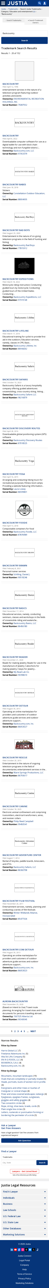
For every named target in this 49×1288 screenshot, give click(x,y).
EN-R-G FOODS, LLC (10, 1059)
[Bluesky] (30, 1249)
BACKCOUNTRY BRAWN (15, 565)
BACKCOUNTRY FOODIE (15, 522)
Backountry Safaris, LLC (25, 867)
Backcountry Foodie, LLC (25, 531)
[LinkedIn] (11, 1249)
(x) (34, 11)
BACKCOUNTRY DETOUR (15, 705)
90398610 (22, 675)
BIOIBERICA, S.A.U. (9, 1062)
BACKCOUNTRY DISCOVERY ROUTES (21, 428)
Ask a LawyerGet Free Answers (11, 1127)
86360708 (22, 870)
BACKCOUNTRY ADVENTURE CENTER (22, 855)
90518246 (22, 577)
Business (7, 1203)
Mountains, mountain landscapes (17, 1075)
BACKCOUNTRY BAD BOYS (16, 230)
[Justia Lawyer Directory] (37, 1249)
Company (24, 1265)
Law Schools (9, 1210)
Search (24, 40)
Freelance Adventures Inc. (13, 1053)
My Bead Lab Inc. (21, 672)
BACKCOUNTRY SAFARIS (15, 379)
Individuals (9, 1197)
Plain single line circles (11, 1109)
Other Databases (12, 1228)
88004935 (22, 199)
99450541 (22, 824)
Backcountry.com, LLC (24, 150)
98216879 (22, 397)
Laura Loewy (20, 489)
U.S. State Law (10, 1222)
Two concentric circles (11, 1103)
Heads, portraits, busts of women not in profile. (23, 1082)
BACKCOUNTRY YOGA (14, 474)
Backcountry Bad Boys (24, 245)
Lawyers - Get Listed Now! (24, 1171)
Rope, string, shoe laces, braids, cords (19, 1106)
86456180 (22, 626)
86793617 (22, 775)
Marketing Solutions (14, 1234)
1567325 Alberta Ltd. (23, 1016)
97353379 (22, 153)
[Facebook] (19, 1249)
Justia (3, 9)
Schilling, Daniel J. (22, 574)
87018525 (22, 443)
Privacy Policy (24, 1279)
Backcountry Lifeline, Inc (25, 345)
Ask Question (24, 1140)
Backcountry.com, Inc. (24, 723)
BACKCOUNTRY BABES (14, 184)
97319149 (22, 300)
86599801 (22, 492)
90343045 (22, 1019)
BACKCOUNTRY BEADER (15, 657)
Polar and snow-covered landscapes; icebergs (22, 1094)
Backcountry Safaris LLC (25, 394)
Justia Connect (24, 1256)
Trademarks (13, 9)
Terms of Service (24, 1274)
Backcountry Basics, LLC (25, 623)
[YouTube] (15, 1249)
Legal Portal (24, 1260)
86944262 (22, 348)
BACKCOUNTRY (11, 83)
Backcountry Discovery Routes (28, 440)
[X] (33, 1249)
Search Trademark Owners (36, 21)
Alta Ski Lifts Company (11, 1056)
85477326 (22, 918)
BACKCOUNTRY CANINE (15, 806)
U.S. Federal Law (11, 1216)
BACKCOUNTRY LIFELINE (16, 330)
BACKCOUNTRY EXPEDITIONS (18, 279)
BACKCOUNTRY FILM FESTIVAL (19, 900)
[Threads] (26, 1249)
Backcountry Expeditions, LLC (27, 297)
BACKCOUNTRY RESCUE (15, 757)
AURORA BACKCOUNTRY (15, 1001)
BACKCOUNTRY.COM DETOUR (18, 949)
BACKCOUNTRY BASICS (15, 608)
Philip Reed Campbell (23, 821)
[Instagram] (22, 1249)
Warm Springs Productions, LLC (28, 772)
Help (24, 1269)
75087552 (22, 104)
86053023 (22, 970)
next (33, 1031)
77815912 (22, 248)
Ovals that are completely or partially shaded (22, 1078)
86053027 (22, 726)
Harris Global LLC (9, 1050)
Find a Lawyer (9, 1151)
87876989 (22, 534)
